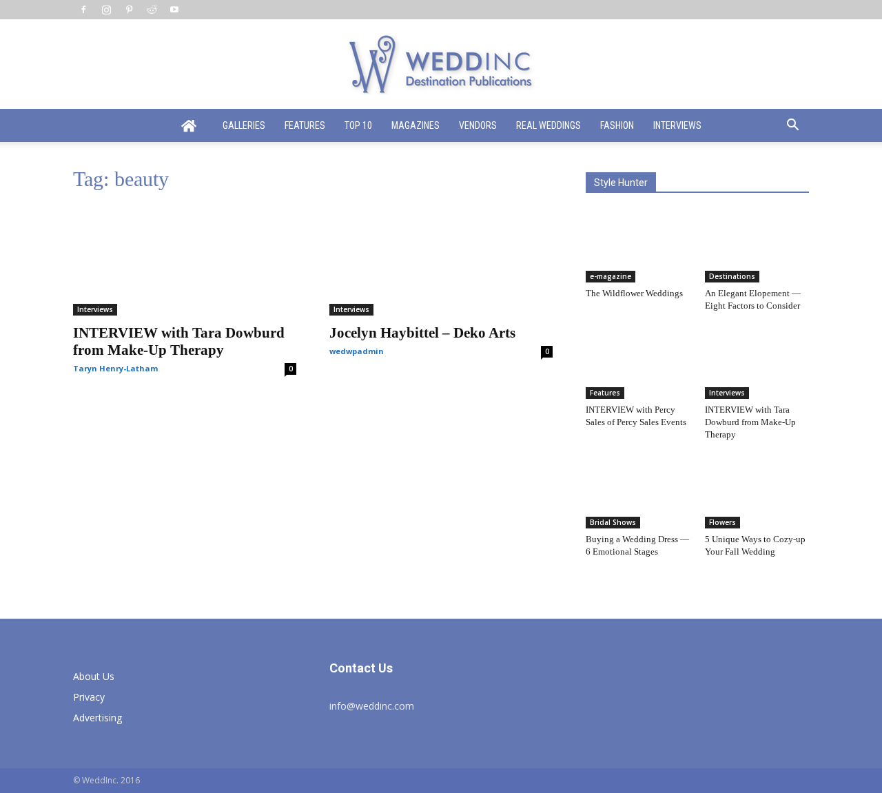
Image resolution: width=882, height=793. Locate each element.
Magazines (415, 125)
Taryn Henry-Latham (115, 368)
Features (305, 125)
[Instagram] (106, 9)
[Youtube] (174, 9)
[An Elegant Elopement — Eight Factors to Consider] (757, 246)
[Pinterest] (129, 9)
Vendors (478, 125)
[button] (792, 126)
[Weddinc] (441, 64)
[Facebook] (83, 9)
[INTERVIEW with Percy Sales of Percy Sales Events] (638, 363)
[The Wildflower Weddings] (638, 246)
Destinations (732, 276)
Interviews (677, 125)
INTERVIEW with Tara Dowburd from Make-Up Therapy (179, 341)
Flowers (722, 522)
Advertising (97, 717)
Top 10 (358, 125)
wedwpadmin (356, 351)
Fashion (617, 125)
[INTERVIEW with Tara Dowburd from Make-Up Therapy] (184, 260)
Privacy (89, 696)
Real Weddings (548, 125)
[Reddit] (151, 9)
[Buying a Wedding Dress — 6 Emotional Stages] (638, 492)
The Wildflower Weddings (634, 293)
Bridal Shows (613, 522)
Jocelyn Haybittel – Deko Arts (422, 333)
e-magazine (610, 276)
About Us (93, 676)
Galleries (244, 125)
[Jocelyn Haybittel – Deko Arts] (441, 260)
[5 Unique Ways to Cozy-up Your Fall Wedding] (757, 492)
